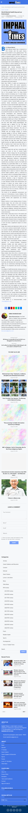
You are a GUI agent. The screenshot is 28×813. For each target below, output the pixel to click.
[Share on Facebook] (9, 308)
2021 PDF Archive (9, 611)
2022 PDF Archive (9, 614)
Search (3, 649)
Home (2, 7)
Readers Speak (6, 634)
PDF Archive (6, 587)
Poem (4, 631)
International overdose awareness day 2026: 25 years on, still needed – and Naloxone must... (14, 473)
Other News (6, 584)
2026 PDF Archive (9, 628)
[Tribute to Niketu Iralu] (14, 487)
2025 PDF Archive (9, 624)
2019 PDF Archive (9, 604)
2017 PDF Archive (9, 597)
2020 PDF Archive (9, 608)
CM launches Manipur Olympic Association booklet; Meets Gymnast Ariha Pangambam (20, 684)
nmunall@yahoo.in (6, 301)
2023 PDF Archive (9, 618)
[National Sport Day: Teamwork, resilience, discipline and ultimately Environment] (14, 363)
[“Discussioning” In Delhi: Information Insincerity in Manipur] (14, 412)
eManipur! (14, 806)
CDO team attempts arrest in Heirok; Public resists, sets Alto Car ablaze (20, 705)
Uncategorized (6, 641)
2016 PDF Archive (9, 594)
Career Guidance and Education (11, 564)
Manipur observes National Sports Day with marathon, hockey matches (20, 672)
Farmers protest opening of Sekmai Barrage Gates (19, 695)
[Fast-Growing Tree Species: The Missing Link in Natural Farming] (14, 388)
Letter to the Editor (8, 577)
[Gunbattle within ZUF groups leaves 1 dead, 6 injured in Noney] (7, 663)
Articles (5, 561)
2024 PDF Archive (9, 621)
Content (5, 567)
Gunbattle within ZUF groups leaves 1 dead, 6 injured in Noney (20, 662)
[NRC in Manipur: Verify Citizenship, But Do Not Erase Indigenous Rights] (14, 437)
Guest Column (6, 574)
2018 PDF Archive (9, 601)
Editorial (5, 571)
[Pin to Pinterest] (11, 308)
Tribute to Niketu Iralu (14, 498)
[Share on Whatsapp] (16, 308)
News (4, 581)
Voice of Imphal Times (8, 644)
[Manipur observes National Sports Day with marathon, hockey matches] (7, 672)
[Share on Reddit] (14, 308)
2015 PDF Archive (9, 591)
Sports (4, 638)
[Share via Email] (21, 308)
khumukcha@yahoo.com (7, 331)
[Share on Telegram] (18, 308)
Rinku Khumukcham (11, 16)
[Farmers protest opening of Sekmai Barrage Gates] (7, 696)
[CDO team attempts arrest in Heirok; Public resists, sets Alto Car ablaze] (7, 705)
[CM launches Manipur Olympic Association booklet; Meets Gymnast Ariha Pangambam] (7, 683)
